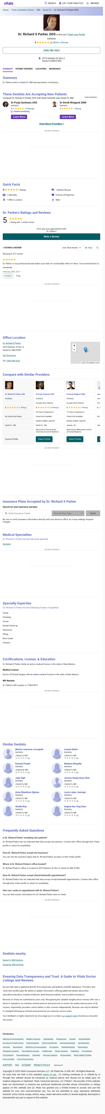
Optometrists (83, 1047)
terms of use (50, 1074)
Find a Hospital (8, 1059)
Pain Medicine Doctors (30, 1051)
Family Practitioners (49, 1043)
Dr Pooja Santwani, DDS (24, 102)
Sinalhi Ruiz (21, 806)
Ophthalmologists (68, 1047)
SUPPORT (7, 1065)
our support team (70, 1016)
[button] (85, 350)
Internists (6, 1047)
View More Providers (50, 123)
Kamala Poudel (22, 763)
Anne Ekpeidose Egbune (27, 792)
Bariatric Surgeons (33, 1039)
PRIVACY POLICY (42, 1065)
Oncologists (54, 1047)
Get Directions (9, 355)
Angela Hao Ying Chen (75, 806)
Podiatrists (75, 1051)
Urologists (36, 1055)
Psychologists (8, 1055)
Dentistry (7, 544)
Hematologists (83, 1043)
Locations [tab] (40, 69)
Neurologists (18, 1047)
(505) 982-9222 (13, 361)
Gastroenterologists (67, 1043)
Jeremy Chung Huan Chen (77, 778)
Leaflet (83, 363)
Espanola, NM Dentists (13, 964)
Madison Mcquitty (73, 763)
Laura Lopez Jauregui (75, 792)
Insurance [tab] (54, 69)
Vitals (98, 363)
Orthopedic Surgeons (11, 1051)
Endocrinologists (32, 1043)
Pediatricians (47, 1051)
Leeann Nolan (71, 749)
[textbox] (26, 513)
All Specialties (65, 1055)
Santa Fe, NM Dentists (13, 960)
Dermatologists (84, 1039)
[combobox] (26, 513)
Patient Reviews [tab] (24, 69)
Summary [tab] (8, 69)
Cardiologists (48, 1039)
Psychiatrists (87, 1051)
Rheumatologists (23, 1055)
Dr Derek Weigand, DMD (73, 102)
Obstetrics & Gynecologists (35, 1047)
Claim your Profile (76, 34)
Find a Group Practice (25, 1059)
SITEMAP (26, 1065)
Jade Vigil (20, 778)
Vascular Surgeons (50, 1055)
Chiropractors (61, 1039)
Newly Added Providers (83, 1055)
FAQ (17, 1065)
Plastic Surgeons (61, 1051)
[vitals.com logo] (9, 3)
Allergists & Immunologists (13, 1039)
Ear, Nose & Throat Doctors (13, 1043)
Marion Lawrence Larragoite (29, 749)
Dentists (72, 1039)
